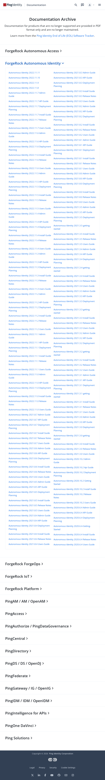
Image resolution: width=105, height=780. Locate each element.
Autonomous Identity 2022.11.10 (24, 77)
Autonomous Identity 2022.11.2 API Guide (28, 302)
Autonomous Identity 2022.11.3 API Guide (28, 262)
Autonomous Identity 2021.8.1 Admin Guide (74, 140)
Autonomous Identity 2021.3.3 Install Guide (74, 317)
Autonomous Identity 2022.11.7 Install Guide (30, 114)
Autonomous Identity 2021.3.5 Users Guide (74, 244)
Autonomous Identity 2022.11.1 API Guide (28, 342)
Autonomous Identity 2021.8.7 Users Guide (29, 443)
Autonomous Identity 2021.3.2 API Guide (73, 338)
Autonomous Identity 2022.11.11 (24, 72)
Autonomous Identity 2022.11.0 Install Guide (30, 396)
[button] (91, 5)
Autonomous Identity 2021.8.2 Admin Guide (74, 106)
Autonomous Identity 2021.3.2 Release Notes (75, 364)
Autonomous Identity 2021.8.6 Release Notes (30, 471)
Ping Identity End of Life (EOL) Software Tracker (65, 35)
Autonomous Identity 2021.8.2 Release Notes (75, 129)
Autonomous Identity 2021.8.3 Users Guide (74, 101)
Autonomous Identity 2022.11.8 (24, 87)
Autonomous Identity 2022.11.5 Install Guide (30, 195)
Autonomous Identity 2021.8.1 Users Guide (74, 168)
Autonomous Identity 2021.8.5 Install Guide (29, 500)
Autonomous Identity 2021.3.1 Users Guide (74, 412)
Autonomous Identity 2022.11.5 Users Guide (30, 208)
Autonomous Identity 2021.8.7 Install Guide (29, 433)
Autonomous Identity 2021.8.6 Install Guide (29, 466)
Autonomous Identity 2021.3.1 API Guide (73, 380)
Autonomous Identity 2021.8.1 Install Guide (74, 158)
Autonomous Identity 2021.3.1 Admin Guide (74, 375)
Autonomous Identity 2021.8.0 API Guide (73, 178)
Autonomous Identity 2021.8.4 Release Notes (30, 539)
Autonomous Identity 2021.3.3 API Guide (73, 296)
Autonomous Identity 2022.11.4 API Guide (28, 221)
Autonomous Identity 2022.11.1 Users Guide (30, 369)
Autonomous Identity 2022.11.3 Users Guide (30, 288)
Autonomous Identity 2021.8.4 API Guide (28, 520)
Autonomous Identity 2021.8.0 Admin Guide (74, 173)
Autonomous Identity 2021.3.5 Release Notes (75, 239)
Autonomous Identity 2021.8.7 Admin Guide (29, 414)
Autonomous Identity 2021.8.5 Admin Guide (29, 481)
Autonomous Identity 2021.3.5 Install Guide (74, 234)
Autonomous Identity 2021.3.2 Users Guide (74, 370)
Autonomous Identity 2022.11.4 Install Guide (30, 235)
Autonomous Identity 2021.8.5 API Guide (28, 487)
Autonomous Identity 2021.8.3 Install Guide (74, 91)
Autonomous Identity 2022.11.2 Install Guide (30, 315)
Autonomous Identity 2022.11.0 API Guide (28, 382)
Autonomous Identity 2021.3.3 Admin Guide (74, 291)
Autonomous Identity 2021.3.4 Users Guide (74, 286)
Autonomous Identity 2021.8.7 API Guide (28, 419)
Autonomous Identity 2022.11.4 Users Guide (30, 248)
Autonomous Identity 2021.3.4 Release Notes (75, 281)
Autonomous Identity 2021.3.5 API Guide (73, 212)
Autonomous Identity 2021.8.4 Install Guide (29, 534)
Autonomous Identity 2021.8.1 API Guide (73, 145)
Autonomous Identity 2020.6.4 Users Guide (74, 544)
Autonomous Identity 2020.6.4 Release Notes (75, 539)
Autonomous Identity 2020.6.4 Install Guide (74, 534)
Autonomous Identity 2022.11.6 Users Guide (30, 168)
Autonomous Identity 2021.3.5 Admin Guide (74, 207)
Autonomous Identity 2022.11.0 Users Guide (30, 409)
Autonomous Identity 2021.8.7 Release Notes (30, 438)
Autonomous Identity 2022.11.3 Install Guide (30, 275)
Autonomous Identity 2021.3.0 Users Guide (74, 454)
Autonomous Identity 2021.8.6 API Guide (28, 453)
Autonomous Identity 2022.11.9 (24, 82)
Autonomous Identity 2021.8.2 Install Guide (74, 124)
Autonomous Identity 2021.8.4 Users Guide (29, 544)
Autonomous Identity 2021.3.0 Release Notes (75, 448)
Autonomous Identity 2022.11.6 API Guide (28, 141)
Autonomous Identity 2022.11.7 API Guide (28, 101)
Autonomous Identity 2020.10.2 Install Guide (75, 489)
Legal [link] (32, 767)
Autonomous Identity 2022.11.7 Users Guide (30, 128)
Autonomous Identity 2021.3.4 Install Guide (74, 276)
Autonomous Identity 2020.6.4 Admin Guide (74, 507)
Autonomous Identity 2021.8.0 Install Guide (74, 192)
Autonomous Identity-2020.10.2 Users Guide (75, 502)
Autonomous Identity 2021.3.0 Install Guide (74, 443)
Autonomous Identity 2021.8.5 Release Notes (30, 505)
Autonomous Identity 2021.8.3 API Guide (73, 77)
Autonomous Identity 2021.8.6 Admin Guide (29, 448)
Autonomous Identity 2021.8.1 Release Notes (75, 163)
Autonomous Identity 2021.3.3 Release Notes (75, 323)
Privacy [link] (42, 767)
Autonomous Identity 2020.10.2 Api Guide (73, 467)
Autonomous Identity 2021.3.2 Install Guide (74, 360)
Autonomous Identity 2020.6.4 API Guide (73, 512)
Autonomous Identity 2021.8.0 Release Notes (75, 197)
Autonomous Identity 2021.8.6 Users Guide (29, 476)
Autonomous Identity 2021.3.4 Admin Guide (74, 249)
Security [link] (53, 767)
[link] (12, 5)
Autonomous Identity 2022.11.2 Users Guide (30, 329)
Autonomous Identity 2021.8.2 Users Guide (74, 134)
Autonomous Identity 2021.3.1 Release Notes (75, 407)
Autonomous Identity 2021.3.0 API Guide (73, 422)
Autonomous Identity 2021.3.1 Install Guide (74, 401)
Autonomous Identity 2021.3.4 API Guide (73, 254)
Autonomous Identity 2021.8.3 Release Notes (75, 96)
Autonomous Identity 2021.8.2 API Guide (73, 111)
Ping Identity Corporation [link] (61, 753)
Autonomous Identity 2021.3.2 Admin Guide (74, 333)
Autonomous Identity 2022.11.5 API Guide (28, 181)
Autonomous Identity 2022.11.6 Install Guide (30, 154)
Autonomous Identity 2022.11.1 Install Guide (30, 356)
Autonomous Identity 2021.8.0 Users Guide (74, 202)
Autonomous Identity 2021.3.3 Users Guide (74, 328)
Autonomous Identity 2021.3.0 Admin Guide (74, 417)
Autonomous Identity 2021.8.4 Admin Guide (29, 515)
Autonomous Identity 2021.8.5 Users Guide (29, 510)
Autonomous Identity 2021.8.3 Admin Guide (74, 72)
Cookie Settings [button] (68, 767)
